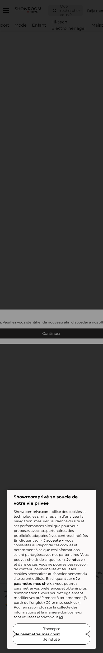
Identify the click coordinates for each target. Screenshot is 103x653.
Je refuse (51, 639)
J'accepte (51, 628)
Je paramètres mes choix (37, 634)
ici (61, 617)
